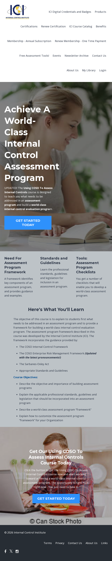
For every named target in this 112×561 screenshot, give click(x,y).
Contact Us (99, 55)
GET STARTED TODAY (28, 223)
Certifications (29, 26)
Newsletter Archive (77, 55)
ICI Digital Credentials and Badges (70, 11)
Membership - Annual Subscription (29, 41)
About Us (72, 70)
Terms (48, 543)
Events (57, 55)
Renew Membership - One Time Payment (80, 41)
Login (102, 70)
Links (104, 543)
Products (100, 11)
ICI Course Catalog (80, 26)
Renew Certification (53, 26)
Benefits (101, 26)
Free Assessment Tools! (34, 55)
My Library (89, 70)
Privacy (59, 543)
